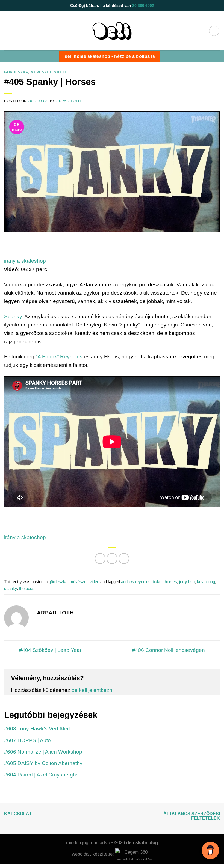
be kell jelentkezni (92, 690)
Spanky (13, 316)
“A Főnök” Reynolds (59, 356)
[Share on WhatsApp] (100, 558)
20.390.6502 (143, 5)
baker (158, 581)
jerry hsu (187, 581)
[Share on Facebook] (112, 558)
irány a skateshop (25, 261)
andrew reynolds (136, 581)
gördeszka (16, 72)
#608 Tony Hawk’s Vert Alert (37, 728)
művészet (41, 72)
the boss (26, 588)
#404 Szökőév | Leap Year (49, 650)
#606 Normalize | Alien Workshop (43, 752)
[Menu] (214, 31)
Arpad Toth (68, 101)
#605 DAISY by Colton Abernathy (43, 763)
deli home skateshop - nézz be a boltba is (110, 56)
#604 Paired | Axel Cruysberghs (41, 775)
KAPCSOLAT (18, 813)
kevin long (206, 581)
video (60, 72)
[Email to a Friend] (124, 558)
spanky (10, 588)
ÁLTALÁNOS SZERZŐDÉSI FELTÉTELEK (191, 815)
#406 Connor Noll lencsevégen (169, 650)
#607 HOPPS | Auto (27, 740)
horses (171, 581)
